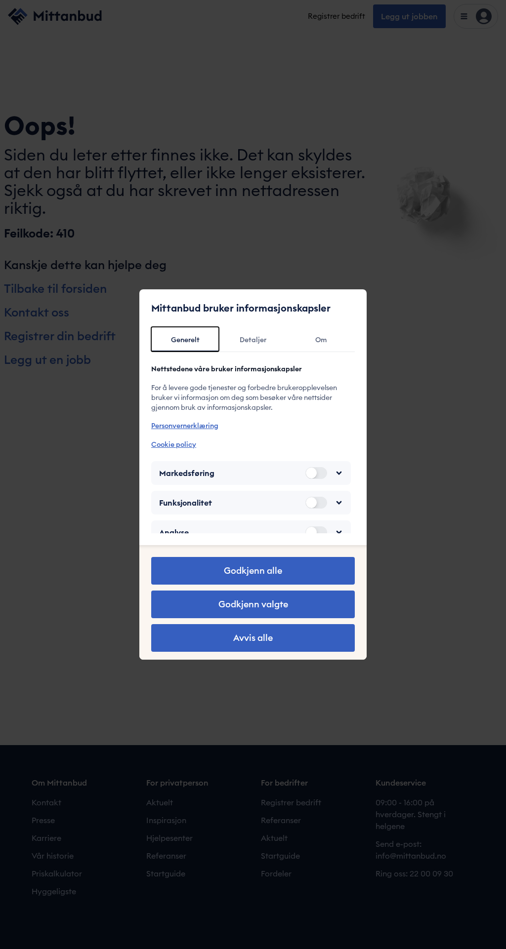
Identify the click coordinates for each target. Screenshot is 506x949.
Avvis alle (253, 637)
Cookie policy (173, 444)
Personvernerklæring (184, 425)
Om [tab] (321, 339)
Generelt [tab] (185, 339)
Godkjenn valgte (253, 604)
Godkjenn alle (253, 570)
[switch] (316, 473)
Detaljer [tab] (253, 339)
